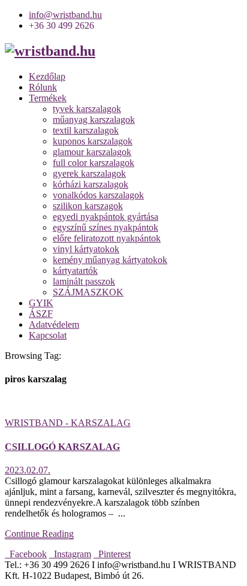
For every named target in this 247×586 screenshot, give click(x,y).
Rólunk (43, 87)
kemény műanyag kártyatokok (110, 260)
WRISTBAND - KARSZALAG (68, 423)
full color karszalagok (93, 163)
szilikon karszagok (88, 206)
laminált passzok (84, 281)
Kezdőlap (47, 76)
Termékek (48, 98)
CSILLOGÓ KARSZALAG (62, 447)
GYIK (41, 303)
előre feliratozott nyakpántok (107, 238)
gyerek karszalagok (89, 173)
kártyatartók (75, 270)
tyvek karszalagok (87, 109)
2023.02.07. (27, 470)
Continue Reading (39, 533)
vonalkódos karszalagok (98, 195)
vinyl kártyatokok (86, 249)
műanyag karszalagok (94, 119)
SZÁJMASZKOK (88, 292)
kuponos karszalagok (92, 141)
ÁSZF (41, 314)
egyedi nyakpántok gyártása (105, 217)
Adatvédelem (54, 324)
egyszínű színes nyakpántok (105, 227)
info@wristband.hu (65, 15)
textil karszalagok (86, 130)
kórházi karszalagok (90, 184)
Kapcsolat (48, 335)
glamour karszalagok (92, 152)
